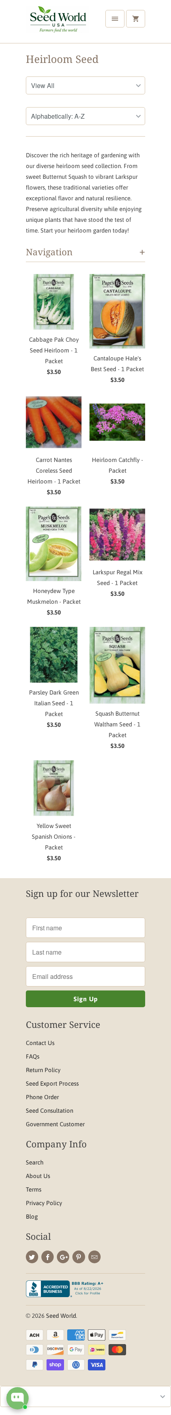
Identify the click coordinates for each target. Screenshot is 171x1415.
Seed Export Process (52, 1083)
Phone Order (42, 1097)
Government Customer (55, 1124)
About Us (38, 1175)
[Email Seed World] (94, 1257)
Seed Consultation (49, 1110)
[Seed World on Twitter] (32, 1257)
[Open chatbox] (17, 1398)
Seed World (61, 1315)
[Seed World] (57, 24)
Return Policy (43, 1070)
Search (34, 1162)
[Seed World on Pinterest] (78, 1257)
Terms (33, 1189)
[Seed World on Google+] (63, 1257)
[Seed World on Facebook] (47, 1257)
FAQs (32, 1056)
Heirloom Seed (62, 59)
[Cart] (135, 18)
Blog (32, 1216)
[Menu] (114, 18)
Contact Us (40, 1042)
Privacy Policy (44, 1203)
